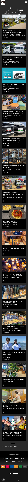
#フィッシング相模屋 (6, 435)
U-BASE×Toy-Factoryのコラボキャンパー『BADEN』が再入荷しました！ (13, 58)
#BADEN (11, 62)
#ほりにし (8, 330)
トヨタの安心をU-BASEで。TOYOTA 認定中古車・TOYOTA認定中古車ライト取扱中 (13, 139)
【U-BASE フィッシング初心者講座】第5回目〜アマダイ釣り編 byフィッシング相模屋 (13, 432)
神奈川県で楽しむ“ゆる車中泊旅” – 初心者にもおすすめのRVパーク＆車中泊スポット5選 (13, 31)
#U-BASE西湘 (17, 34)
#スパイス (5, 330)
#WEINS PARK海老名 (7, 115)
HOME (3, 446)
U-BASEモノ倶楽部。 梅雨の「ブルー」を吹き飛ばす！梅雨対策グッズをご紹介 (14, 301)
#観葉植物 (19, 169)
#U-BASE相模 (5, 35)
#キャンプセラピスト (21, 408)
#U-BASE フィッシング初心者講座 (16, 435)
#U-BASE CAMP (6, 34)
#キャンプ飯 (13, 330)
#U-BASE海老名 (11, 35)
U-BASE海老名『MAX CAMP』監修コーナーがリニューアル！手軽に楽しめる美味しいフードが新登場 (13, 194)
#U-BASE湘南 (12, 34)
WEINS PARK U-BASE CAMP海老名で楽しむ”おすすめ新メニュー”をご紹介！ (13, 221)
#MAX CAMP (20, 197)
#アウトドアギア (12, 304)
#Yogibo (19, 115)
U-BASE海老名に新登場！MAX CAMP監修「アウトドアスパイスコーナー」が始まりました (13, 327)
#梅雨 (16, 304)
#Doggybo (5, 116)
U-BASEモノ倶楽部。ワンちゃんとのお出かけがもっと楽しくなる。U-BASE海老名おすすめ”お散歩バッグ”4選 (13, 248)
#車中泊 (23, 35)
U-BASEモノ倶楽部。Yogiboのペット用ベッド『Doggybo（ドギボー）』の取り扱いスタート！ (13, 112)
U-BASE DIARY (8, 446)
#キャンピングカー (18, 35)
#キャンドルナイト (6, 278)
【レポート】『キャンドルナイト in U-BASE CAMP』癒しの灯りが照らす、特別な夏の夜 (12, 274)
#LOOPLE (18, 277)
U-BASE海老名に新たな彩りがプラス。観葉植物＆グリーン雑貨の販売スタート (13, 380)
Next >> (16, 443)
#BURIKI (4, 170)
